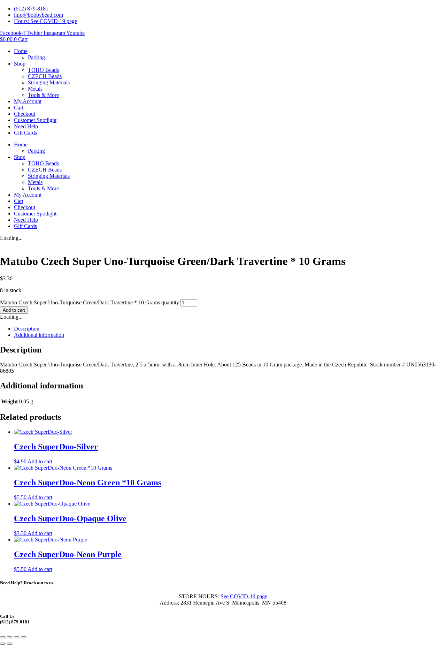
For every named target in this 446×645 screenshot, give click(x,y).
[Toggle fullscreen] (10, 637)
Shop (19, 64)
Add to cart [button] (40, 461)
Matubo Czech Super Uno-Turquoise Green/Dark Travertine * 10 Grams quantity (89, 302)
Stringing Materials (49, 82)
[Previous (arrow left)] (3, 644)
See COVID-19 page (244, 596)
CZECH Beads (45, 76)
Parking (36, 57)
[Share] (17, 637)
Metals (35, 89)
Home (21, 51)
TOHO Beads (43, 70)
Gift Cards (25, 133)
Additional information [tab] (39, 335)
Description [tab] (26, 329)
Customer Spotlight (35, 120)
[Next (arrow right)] (10, 644)
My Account (27, 101)
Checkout (24, 114)
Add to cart (14, 310)
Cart (18, 108)
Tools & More (43, 95)
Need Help (26, 126)
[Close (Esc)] (23, 637)
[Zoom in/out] (3, 637)
